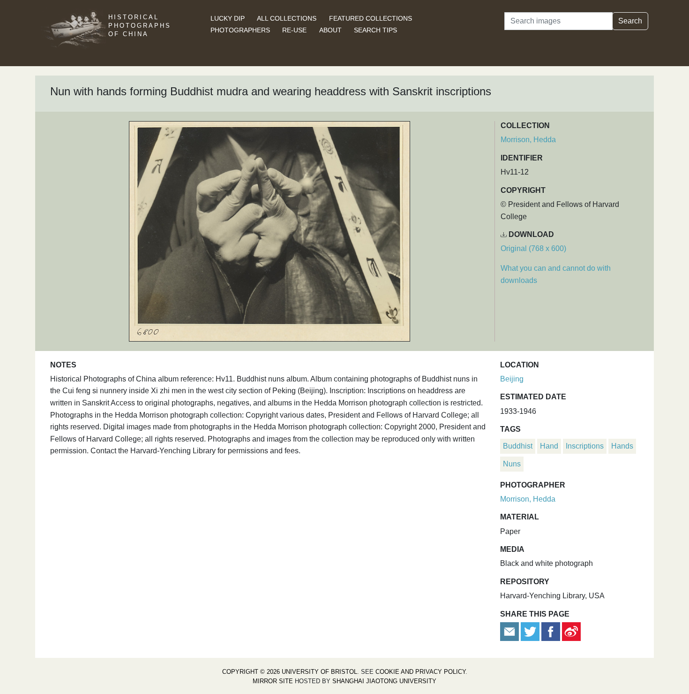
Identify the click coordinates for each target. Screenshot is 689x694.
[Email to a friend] (510, 631)
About (330, 30)
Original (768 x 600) (533, 248)
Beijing (512, 379)
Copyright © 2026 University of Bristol (289, 671)
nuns (512, 464)
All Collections (286, 18)
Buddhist (517, 446)
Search (630, 21)
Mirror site (273, 681)
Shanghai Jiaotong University (384, 681)
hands (622, 446)
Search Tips (375, 30)
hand (549, 446)
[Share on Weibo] (571, 631)
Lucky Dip (227, 18)
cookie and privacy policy (420, 671)
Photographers (240, 30)
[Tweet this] (531, 631)
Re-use (294, 30)
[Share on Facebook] (550, 631)
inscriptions (585, 446)
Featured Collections (370, 18)
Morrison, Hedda (528, 140)
